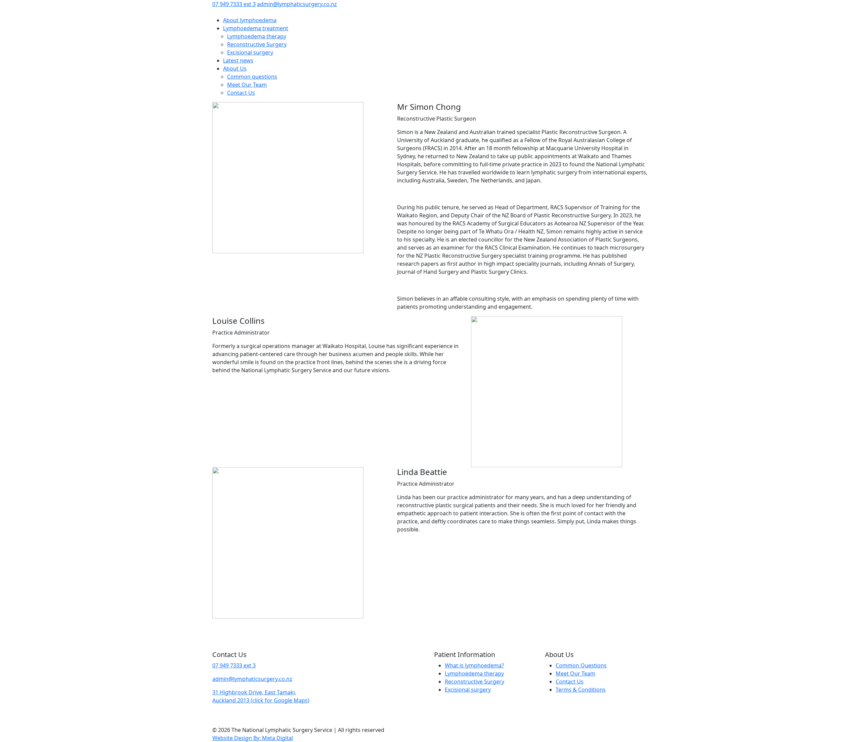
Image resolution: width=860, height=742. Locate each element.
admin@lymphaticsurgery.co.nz (297, 4)
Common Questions (581, 665)
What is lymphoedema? (474, 665)
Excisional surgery (250, 52)
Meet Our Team (247, 84)
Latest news (238, 60)
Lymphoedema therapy (256, 36)
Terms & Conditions (581, 689)
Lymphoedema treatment (255, 28)
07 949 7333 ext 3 (234, 4)
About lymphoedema (249, 20)
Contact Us (241, 92)
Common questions (252, 76)
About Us (235, 68)
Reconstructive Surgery (257, 44)
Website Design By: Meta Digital (252, 738)
